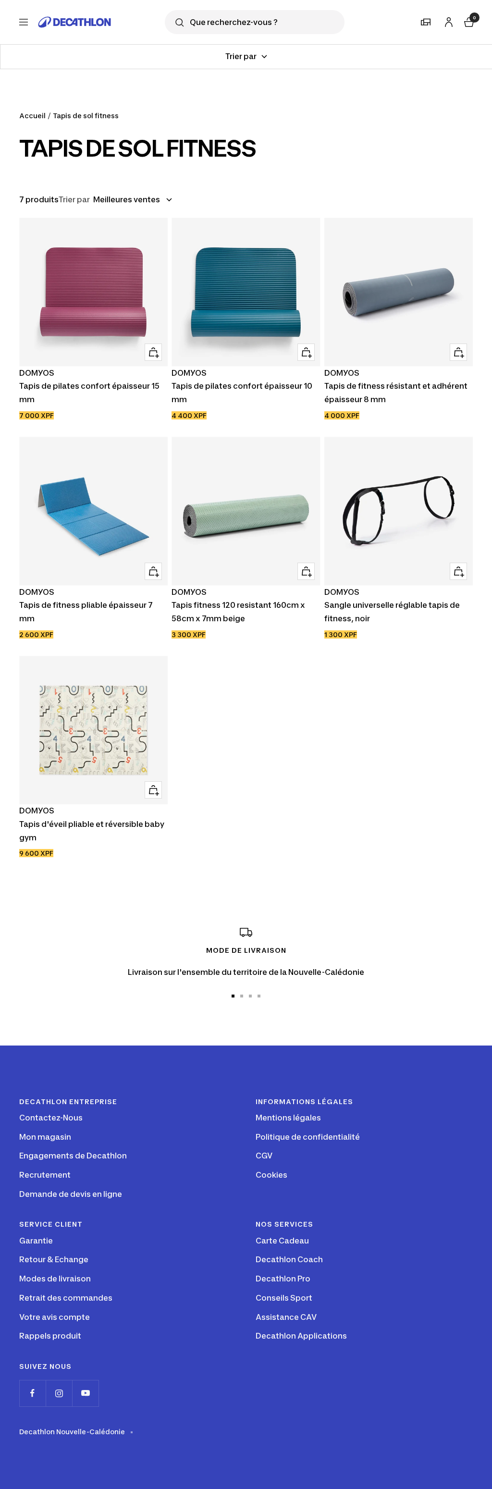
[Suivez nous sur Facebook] (32, 1393)
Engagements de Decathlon (73, 1155)
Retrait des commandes (65, 1298)
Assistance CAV (286, 1317)
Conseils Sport (284, 1298)
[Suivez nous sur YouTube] (85, 1393)
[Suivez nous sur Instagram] (59, 1393)
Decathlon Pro (283, 1278)
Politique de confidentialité (308, 1137)
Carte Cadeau (282, 1240)
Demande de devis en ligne (70, 1194)
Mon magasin (45, 1137)
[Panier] (468, 20)
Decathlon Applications (301, 1336)
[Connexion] (447, 20)
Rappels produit (50, 1336)
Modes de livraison (55, 1278)
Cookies (271, 1175)
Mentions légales (288, 1117)
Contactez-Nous (51, 1117)
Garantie (36, 1240)
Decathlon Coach (289, 1259)
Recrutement (45, 1175)
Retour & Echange (53, 1259)
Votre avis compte (54, 1317)
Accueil (32, 115)
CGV (264, 1155)
